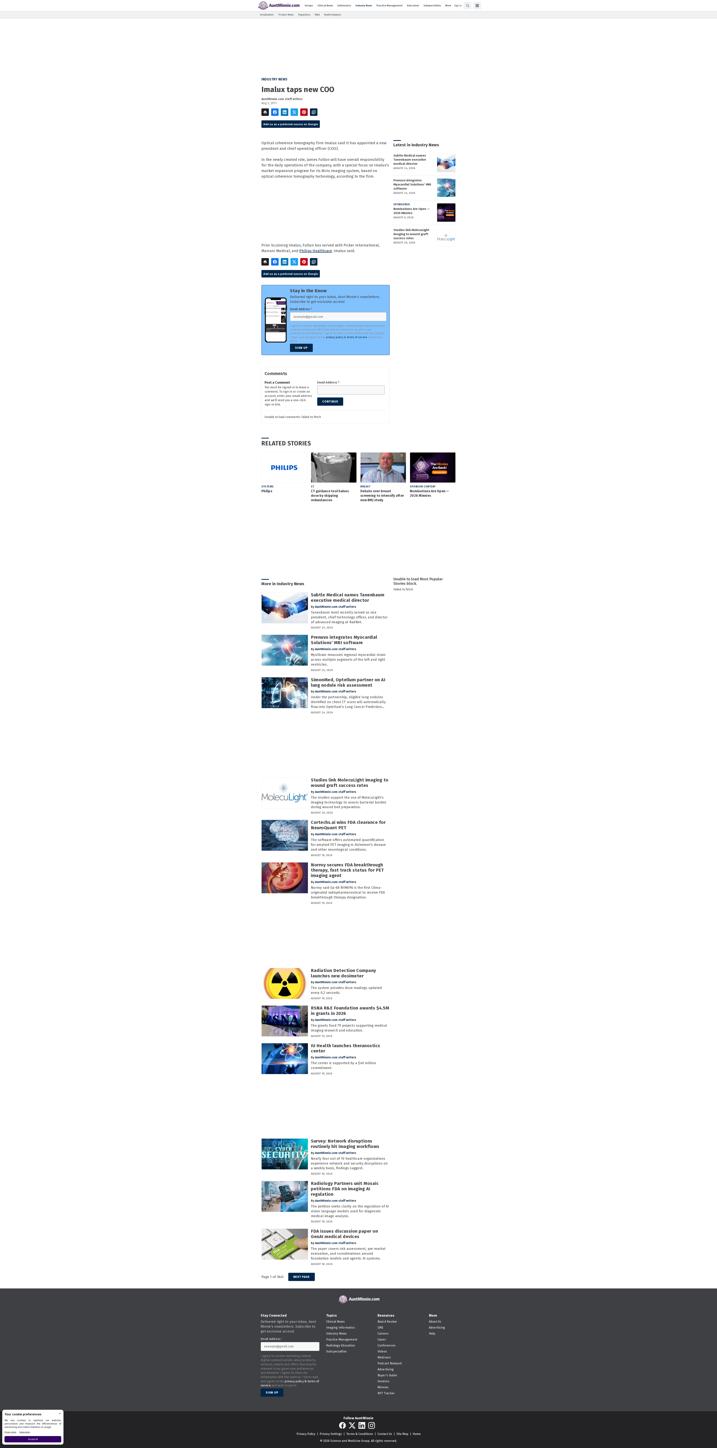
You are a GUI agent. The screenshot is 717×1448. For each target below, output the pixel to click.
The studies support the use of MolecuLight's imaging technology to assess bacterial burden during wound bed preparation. (348, 802)
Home (417, 1434)
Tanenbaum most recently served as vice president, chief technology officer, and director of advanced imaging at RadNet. (349, 617)
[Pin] (304, 112)
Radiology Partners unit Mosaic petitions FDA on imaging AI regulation (345, 1189)
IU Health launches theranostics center (345, 1048)
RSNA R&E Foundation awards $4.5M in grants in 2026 (350, 1010)
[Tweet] (294, 112)
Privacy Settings (331, 1434)
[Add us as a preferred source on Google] (313, 112)
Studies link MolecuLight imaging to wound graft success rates (411, 234)
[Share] (275, 112)
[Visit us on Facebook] (342, 1425)
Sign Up (301, 347)
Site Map (402, 1434)
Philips (266, 491)
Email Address (301, 309)
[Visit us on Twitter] (352, 1425)
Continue (330, 401)
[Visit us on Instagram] (371, 1425)
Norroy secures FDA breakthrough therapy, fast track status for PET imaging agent (347, 870)
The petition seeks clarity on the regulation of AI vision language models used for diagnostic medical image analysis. (350, 1211)
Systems (267, 486)
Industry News (274, 79)
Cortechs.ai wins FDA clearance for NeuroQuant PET (348, 825)
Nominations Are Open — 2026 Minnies (411, 211)
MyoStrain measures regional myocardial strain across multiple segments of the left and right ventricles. (348, 660)
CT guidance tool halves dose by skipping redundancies (330, 495)
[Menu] (477, 5)
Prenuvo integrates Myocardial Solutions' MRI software (412, 184)
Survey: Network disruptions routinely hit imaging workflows (345, 1143)
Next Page (301, 1277)
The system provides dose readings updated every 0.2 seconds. (346, 990)
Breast (365, 486)
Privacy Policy (306, 1434)
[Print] (265, 112)
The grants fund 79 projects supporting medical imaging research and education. (349, 1027)
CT (312, 486)
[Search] (467, 5)
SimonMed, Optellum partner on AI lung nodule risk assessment (348, 682)
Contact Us (384, 1434)
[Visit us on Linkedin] (361, 1425)
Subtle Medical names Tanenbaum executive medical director (409, 160)
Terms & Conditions (359, 1434)
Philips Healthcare (315, 251)
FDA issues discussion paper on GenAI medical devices (344, 1234)
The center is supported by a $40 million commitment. (343, 1065)
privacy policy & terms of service (346, 337)
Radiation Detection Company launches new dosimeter (343, 973)
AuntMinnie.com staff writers (282, 99)
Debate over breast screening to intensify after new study (382, 495)
